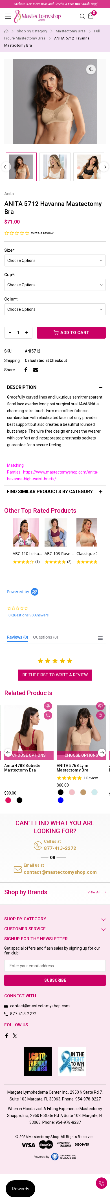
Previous (8, 753)
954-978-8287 (68, 1122)
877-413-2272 (60, 848)
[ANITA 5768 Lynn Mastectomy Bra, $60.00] (81, 730)
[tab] (17, 638)
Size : (10, 250)
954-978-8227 (88, 1099)
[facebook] (7, 1036)
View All (93, 892)
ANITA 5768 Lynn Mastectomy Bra (73, 767)
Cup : (9, 274)
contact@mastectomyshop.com (60, 872)
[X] (16, 1036)
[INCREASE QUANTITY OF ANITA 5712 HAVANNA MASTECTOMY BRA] (26, 332)
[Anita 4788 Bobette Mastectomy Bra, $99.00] (29, 730)
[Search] (82, 16)
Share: (10, 370)
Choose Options (29, 755)
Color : (11, 299)
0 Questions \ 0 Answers (28, 615)
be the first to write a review (55, 674)
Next (104, 167)
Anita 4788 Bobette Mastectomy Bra (22, 767)
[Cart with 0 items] (90, 15)
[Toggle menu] (8, 16)
